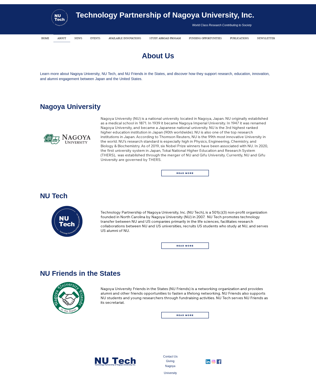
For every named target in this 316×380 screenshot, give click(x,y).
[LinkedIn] (208, 361)
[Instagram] (213, 361)
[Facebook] (219, 361)
